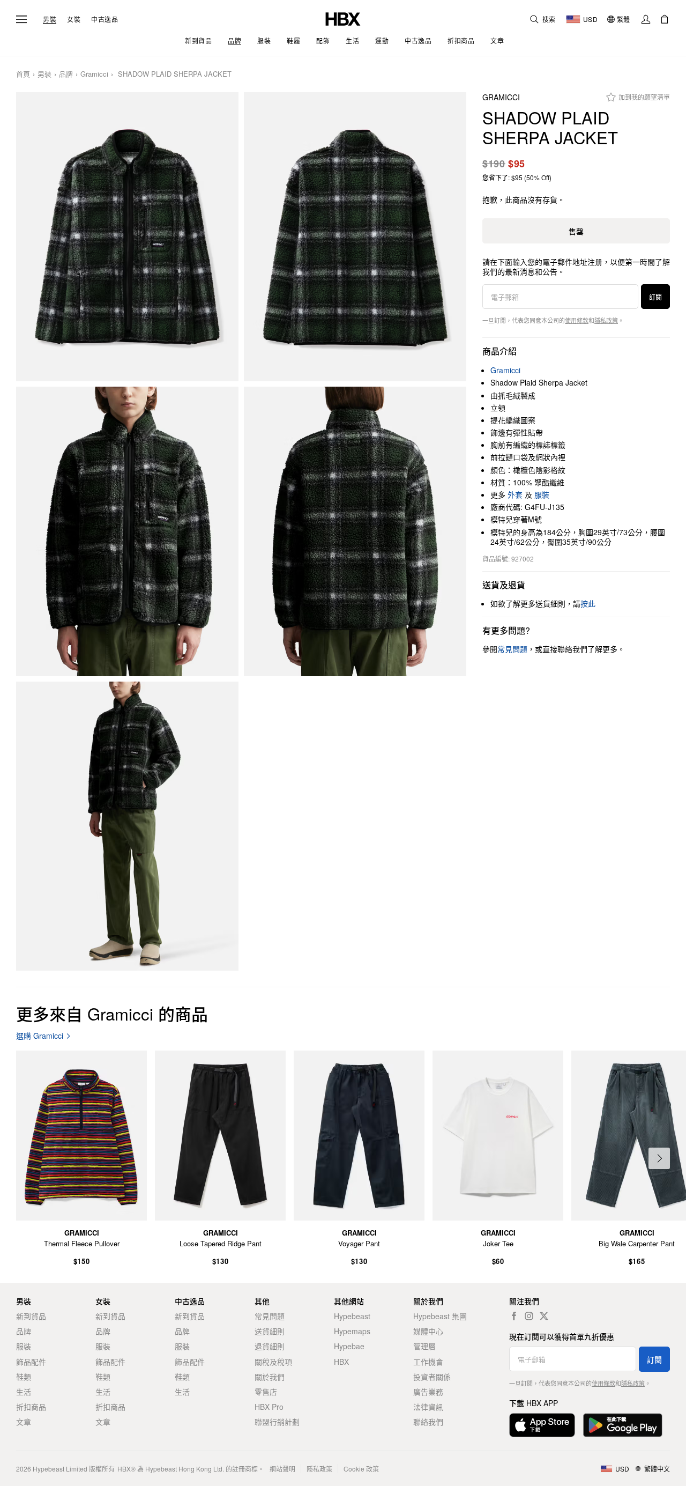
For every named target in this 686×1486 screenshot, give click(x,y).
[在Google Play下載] (622, 1425)
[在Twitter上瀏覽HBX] (544, 1316)
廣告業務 (428, 1391)
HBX (341, 1361)
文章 (23, 1421)
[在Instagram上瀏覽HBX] (529, 1316)
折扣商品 (31, 1406)
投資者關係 (432, 1376)
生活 (23, 1391)
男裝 (49, 19)
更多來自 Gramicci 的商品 (112, 1013)
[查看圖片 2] (355, 237)
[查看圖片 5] (127, 826)
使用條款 (576, 320)
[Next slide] (659, 1158)
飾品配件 (31, 1361)
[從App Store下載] (542, 1425)
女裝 (73, 19)
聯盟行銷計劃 (277, 1421)
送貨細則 (270, 1331)
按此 (587, 603)
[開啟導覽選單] (21, 19)
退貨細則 (270, 1346)
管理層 (424, 1346)
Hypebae (349, 1346)
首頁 (23, 74)
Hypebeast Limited (60, 1468)
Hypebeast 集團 (440, 1316)
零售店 (266, 1391)
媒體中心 (428, 1331)
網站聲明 (282, 1468)
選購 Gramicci (39, 1036)
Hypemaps (352, 1331)
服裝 (541, 494)
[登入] (645, 19)
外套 (515, 494)
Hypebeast (352, 1316)
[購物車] (664, 19)
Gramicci (94, 74)
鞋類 (23, 1376)
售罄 (576, 231)
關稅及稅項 (273, 1361)
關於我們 (270, 1376)
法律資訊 (428, 1406)
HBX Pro (269, 1406)
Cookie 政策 (361, 1468)
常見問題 (270, 1316)
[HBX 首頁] (343, 18)
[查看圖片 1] (127, 237)
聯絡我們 (428, 1421)
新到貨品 (31, 1316)
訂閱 (655, 296)
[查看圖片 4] (355, 531)
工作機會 (428, 1361)
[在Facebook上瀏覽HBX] (514, 1316)
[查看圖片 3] (127, 531)
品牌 (66, 74)
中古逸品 (104, 19)
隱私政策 (606, 320)
